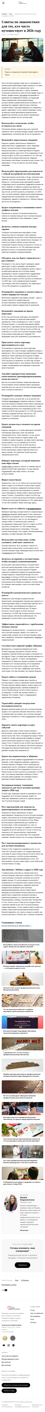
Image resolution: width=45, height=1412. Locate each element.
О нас (32, 1310)
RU (6, 1290)
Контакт (33, 1322)
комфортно (6, 514)
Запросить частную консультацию (16, 1385)
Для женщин (6, 1365)
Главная (4, 14)
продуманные (14, 401)
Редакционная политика (37, 1406)
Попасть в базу (9, 1391)
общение (38, 637)
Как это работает (36, 1313)
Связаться (22, 1265)
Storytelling (6, 577)
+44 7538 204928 (7, 1332)
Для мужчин (6, 1362)
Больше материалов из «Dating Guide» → (17, 926)
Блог (10, 14)
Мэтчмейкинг (35, 1316)
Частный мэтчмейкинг (10, 1356)
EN (3, 1290)
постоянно (23, 95)
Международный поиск (10, 1359)
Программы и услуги (9, 1285)
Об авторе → (25, 1230)
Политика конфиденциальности (22, 1406)
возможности (8, 553)
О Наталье (25, 1280)
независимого (34, 508)
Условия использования (7, 1406)
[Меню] (3, 2)
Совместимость (8, 466)
